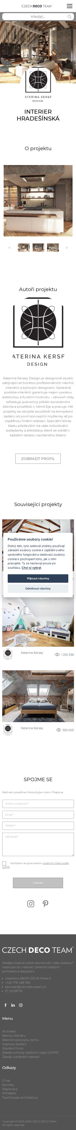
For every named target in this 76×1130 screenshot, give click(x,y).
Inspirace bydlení (14, 1044)
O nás (6, 1080)
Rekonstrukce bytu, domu (20, 1040)
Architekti (9, 1031)
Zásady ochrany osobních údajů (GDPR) (30, 1052)
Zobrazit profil (38, 458)
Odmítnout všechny (38, 588)
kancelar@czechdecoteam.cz (25, 987)
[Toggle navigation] (69, 6)
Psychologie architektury (20, 1097)
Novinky (8, 1085)
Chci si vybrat (31, 567)
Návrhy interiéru (13, 1035)
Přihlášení (9, 1093)
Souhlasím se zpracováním (35, 865)
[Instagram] (31, 909)
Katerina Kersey (32, 653)
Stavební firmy (12, 1048)
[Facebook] (5, 1006)
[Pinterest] (45, 909)
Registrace (9, 1089)
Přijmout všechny (38, 578)
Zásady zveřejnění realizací (21, 1057)
